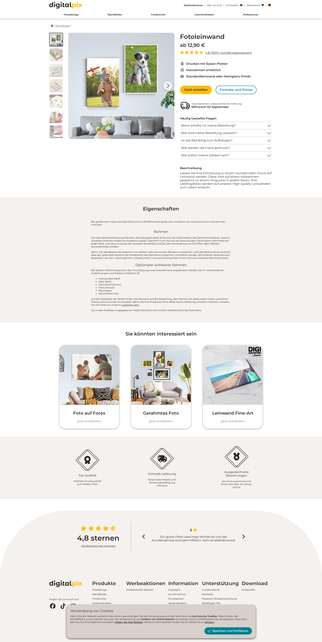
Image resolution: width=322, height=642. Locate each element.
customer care (130, 304)
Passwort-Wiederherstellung (219, 598)
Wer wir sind (214, 5)
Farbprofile (248, 589)
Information (183, 583)
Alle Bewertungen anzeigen (98, 545)
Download (255, 583)
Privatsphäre (176, 598)
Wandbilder (115, 14)
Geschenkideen (204, 14)
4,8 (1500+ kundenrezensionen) (228, 53)
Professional (250, 14)
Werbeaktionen (145, 583)
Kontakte (207, 594)
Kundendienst (211, 589)
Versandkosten (177, 603)
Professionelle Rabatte (139, 589)
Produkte (104, 583)
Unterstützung (220, 583)
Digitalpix (174, 589)
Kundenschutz (177, 594)
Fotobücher (158, 14)
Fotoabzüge (71, 14)
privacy (209, 622)
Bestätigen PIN (211, 603)
